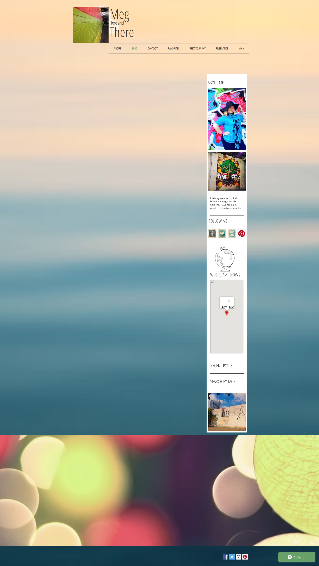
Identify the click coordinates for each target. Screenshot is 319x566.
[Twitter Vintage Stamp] (222, 233)
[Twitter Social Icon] (232, 557)
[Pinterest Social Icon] (241, 233)
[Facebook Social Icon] (225, 557)
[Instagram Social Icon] (238, 557)
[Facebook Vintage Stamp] (212, 233)
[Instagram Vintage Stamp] (232, 233)
